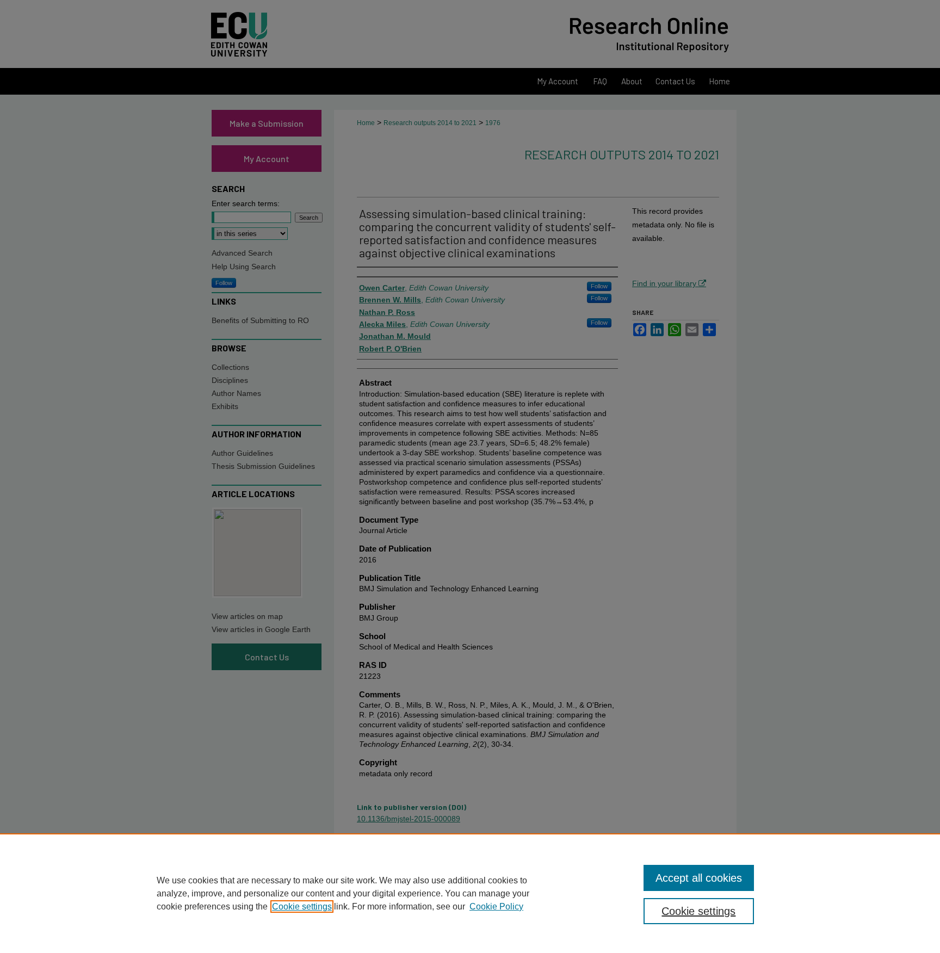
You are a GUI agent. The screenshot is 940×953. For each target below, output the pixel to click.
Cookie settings (302, 906)
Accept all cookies (698, 878)
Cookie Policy (496, 906)
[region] (470, 893)
